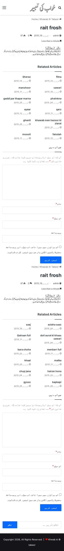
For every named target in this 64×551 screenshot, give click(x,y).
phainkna (56, 98)
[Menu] (4, 9)
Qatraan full (24, 335)
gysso (27, 382)
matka (57, 360)
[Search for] (59, 9)
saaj (28, 324)
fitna (58, 76)
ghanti (27, 120)
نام (58, 203)
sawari (57, 87)
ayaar (27, 109)
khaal (27, 360)
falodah (57, 134)
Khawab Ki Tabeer (49, 19)
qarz (58, 109)
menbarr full (54, 349)
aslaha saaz (54, 324)
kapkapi (56, 382)
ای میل (56, 218)
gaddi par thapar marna (17, 98)
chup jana (25, 371)
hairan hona (54, 371)
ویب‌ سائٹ (56, 232)
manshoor (25, 87)
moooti (26, 134)
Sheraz (27, 76)
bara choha (24, 349)
